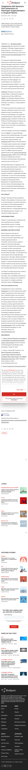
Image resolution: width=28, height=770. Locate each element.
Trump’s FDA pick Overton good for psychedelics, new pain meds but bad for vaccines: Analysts (9, 569)
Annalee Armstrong (5, 591)
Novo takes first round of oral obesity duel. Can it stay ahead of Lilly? (10, 599)
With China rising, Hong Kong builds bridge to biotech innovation (10, 589)
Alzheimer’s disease (6, 659)
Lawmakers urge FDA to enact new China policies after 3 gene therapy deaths (9, 501)
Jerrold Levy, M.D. (6, 118)
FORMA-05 (4, 92)
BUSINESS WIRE (16, 44)
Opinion (3, 556)
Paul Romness (4, 562)
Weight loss (4, 520)
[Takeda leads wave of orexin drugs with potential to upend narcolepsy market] (23, 579)
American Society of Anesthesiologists (11, 54)
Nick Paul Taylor (4, 525)
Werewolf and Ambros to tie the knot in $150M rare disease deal (10, 513)
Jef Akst (15, 643)
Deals (2, 511)
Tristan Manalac (4, 601)
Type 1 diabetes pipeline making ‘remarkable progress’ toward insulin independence (9, 652)
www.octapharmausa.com (8, 331)
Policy (3, 497)
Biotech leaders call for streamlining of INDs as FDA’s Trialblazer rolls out (9, 641)
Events (4, 433)
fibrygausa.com (18, 282)
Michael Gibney (4, 515)
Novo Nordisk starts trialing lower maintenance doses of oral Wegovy (9, 523)
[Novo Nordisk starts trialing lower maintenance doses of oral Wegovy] (23, 523)
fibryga (15, 79)
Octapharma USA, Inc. (7, 46)
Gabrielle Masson (4, 503)
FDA (2, 566)
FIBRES (3, 98)
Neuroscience (5, 576)
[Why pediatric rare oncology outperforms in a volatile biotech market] (23, 559)
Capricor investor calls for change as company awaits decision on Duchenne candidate (10, 491)
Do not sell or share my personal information (14, 399)
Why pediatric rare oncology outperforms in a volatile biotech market (9, 559)
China (2, 587)
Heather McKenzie (5, 493)
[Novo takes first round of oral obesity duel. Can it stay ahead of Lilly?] (23, 599)
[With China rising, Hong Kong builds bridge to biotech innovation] (23, 589)
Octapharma (4, 291)
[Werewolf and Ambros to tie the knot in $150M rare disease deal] (23, 514)
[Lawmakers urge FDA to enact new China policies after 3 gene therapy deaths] (23, 500)
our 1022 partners (11, 370)
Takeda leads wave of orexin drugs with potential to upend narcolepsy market (9, 580)
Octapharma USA (5, 141)
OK (14, 394)
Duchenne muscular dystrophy (10, 487)
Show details (20, 389)
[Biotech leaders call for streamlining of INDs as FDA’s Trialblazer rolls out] (23, 638)
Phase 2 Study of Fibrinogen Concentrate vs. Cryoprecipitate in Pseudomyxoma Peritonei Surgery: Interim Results (14, 340)
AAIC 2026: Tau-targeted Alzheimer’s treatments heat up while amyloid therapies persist (9, 676)
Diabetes (3, 648)
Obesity (3, 596)
